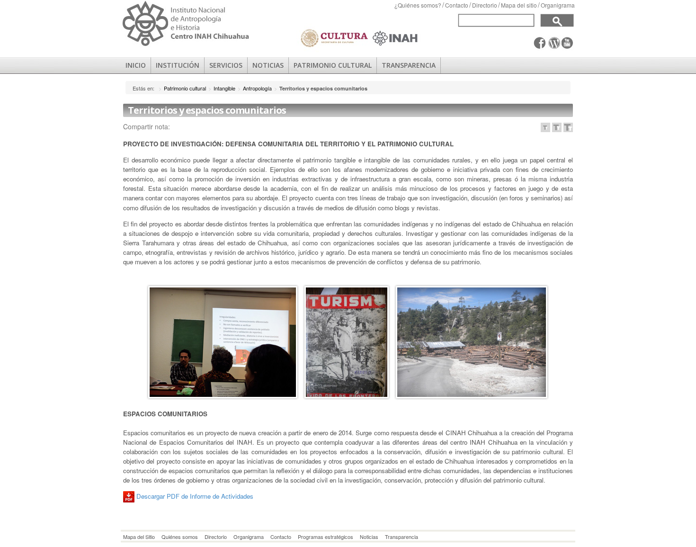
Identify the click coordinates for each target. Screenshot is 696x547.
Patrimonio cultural (185, 88)
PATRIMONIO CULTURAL (333, 65)
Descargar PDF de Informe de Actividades (195, 496)
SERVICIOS (225, 65)
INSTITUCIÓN (177, 65)
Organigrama (558, 5)
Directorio (484, 5)
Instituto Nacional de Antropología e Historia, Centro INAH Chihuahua (186, 23)
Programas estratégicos (325, 536)
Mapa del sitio (519, 5)
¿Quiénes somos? (417, 5)
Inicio (135, 65)
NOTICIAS (268, 65)
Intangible (224, 88)
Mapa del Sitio (139, 536)
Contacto (456, 5)
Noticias (369, 536)
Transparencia (409, 65)
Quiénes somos (179, 536)
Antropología (257, 88)
